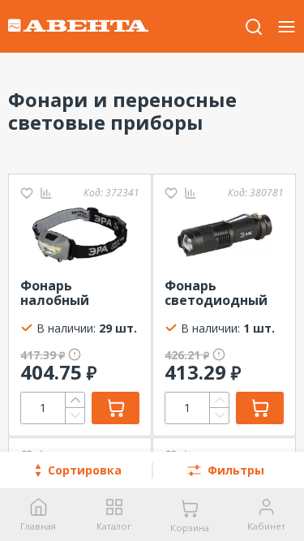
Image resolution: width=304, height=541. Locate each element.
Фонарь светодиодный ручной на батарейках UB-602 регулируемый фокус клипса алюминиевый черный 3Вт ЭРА (218, 293)
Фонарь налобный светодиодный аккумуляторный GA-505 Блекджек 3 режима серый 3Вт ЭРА (79, 293)
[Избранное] (26, 193)
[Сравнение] (46, 193)
